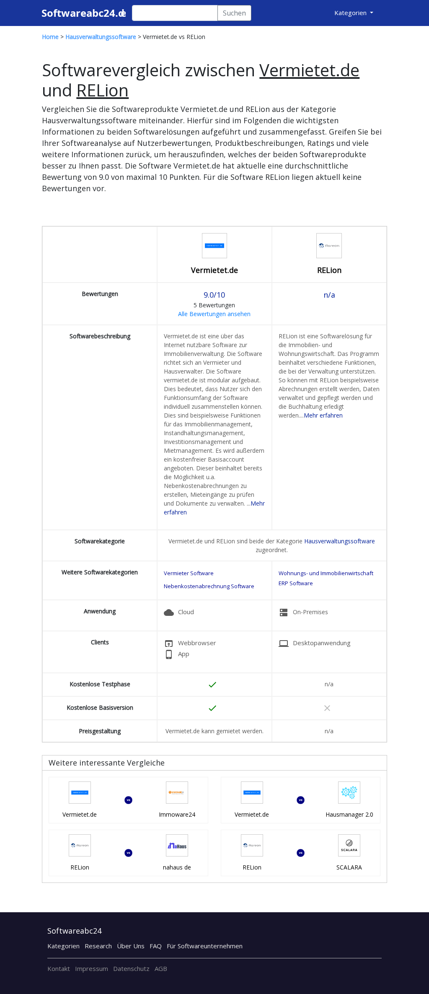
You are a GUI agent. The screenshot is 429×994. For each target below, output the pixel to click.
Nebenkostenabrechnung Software (209, 586)
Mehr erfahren (323, 415)
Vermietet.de (214, 270)
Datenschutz (131, 968)
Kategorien (63, 946)
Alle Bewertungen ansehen (214, 314)
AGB (161, 968)
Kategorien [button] (351, 12)
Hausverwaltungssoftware (339, 541)
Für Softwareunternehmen (205, 946)
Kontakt (58, 968)
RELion (329, 270)
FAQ (156, 946)
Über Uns (131, 946)
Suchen (234, 13)
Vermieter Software (189, 573)
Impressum (91, 968)
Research (98, 946)
